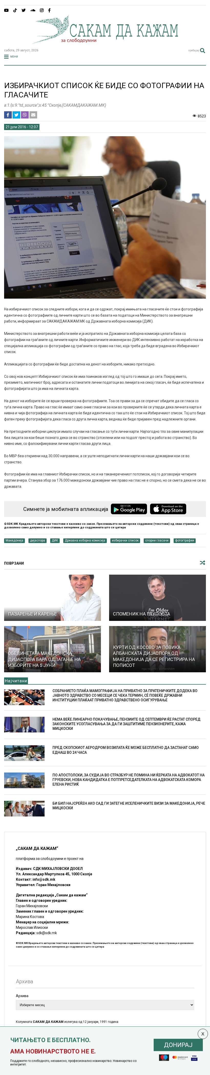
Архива (22, 996)
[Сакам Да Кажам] (105, 42)
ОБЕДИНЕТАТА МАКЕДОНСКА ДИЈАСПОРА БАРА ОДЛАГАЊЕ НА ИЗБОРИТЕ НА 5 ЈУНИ (44, 659)
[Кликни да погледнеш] (52, 598)
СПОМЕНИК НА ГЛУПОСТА (141, 614)
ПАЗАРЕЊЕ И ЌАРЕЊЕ (32, 614)
